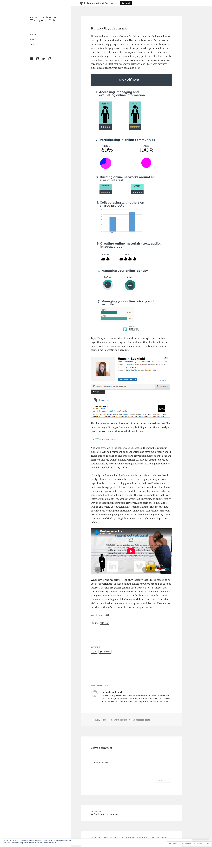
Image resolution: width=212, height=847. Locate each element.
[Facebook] (33, 60)
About (33, 39)
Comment (163, 780)
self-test (104, 622)
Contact (33, 44)
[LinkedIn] (39, 60)
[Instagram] (51, 60)
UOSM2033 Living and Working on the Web (43, 19)
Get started (126, 3)
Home (33, 34)
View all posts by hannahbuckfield (149, 701)
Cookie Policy (51, 843)
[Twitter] (45, 60)
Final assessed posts (140, 719)
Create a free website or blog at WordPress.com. (113, 837)
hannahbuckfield (119, 719)
